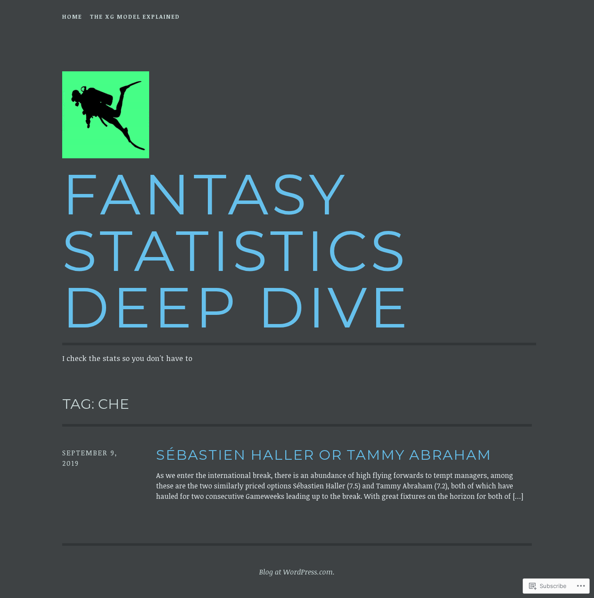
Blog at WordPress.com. (297, 572)
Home (72, 16)
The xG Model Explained (135, 16)
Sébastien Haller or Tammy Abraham (323, 454)
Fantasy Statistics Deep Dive (236, 251)
